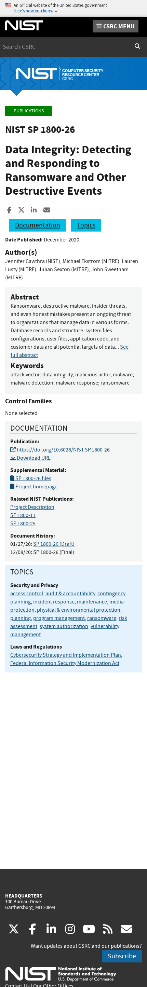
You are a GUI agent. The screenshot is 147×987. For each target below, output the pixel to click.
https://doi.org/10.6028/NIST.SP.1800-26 (63, 449)
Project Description (32, 507)
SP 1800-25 (23, 523)
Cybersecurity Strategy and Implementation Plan (65, 655)
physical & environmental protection (78, 610)
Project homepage (35, 486)
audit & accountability (70, 593)
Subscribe (122, 956)
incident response (54, 601)
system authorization (64, 626)
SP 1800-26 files (32, 478)
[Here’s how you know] (73, 8)
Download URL (33, 458)
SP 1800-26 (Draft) (54, 544)
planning (20, 618)
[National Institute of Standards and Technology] (60, 973)
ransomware (101, 618)
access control (26, 593)
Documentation (37, 225)
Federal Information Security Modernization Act (64, 663)
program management (59, 618)
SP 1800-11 (23, 515)
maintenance (92, 601)
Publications (29, 111)
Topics (86, 225)
